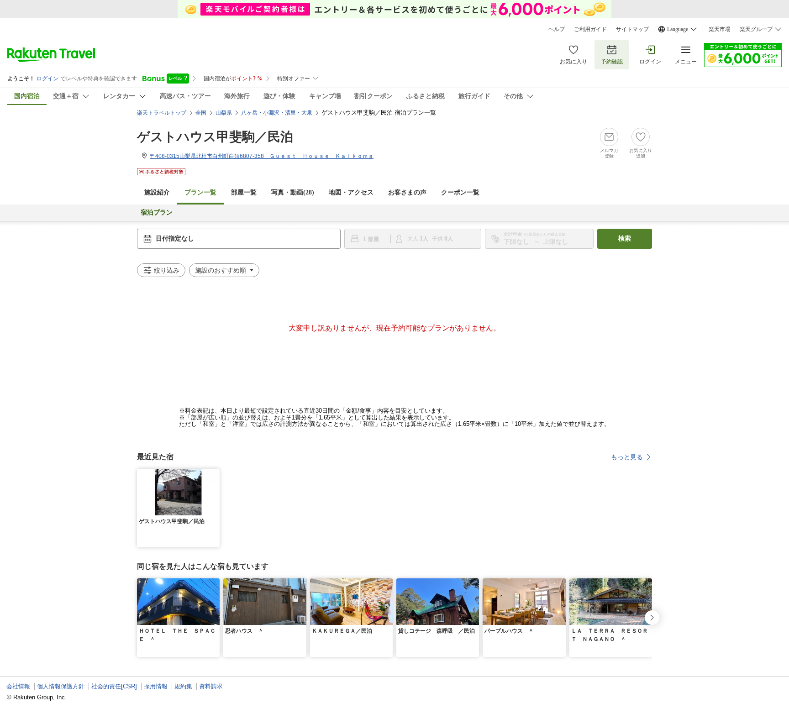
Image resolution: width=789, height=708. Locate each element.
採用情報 (156, 686)
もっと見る (627, 457)
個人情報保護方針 (60, 686)
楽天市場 (720, 29)
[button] (214, 474)
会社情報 (18, 686)
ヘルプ (556, 29)
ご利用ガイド (590, 29)
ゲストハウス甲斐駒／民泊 (215, 137)
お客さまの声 (407, 192)
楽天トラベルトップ (161, 113)
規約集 (183, 686)
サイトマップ (632, 29)
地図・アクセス (351, 192)
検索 (624, 238)
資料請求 (211, 686)
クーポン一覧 (460, 192)
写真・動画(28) (292, 192)
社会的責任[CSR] (114, 686)
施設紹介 (157, 192)
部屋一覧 (244, 192)
